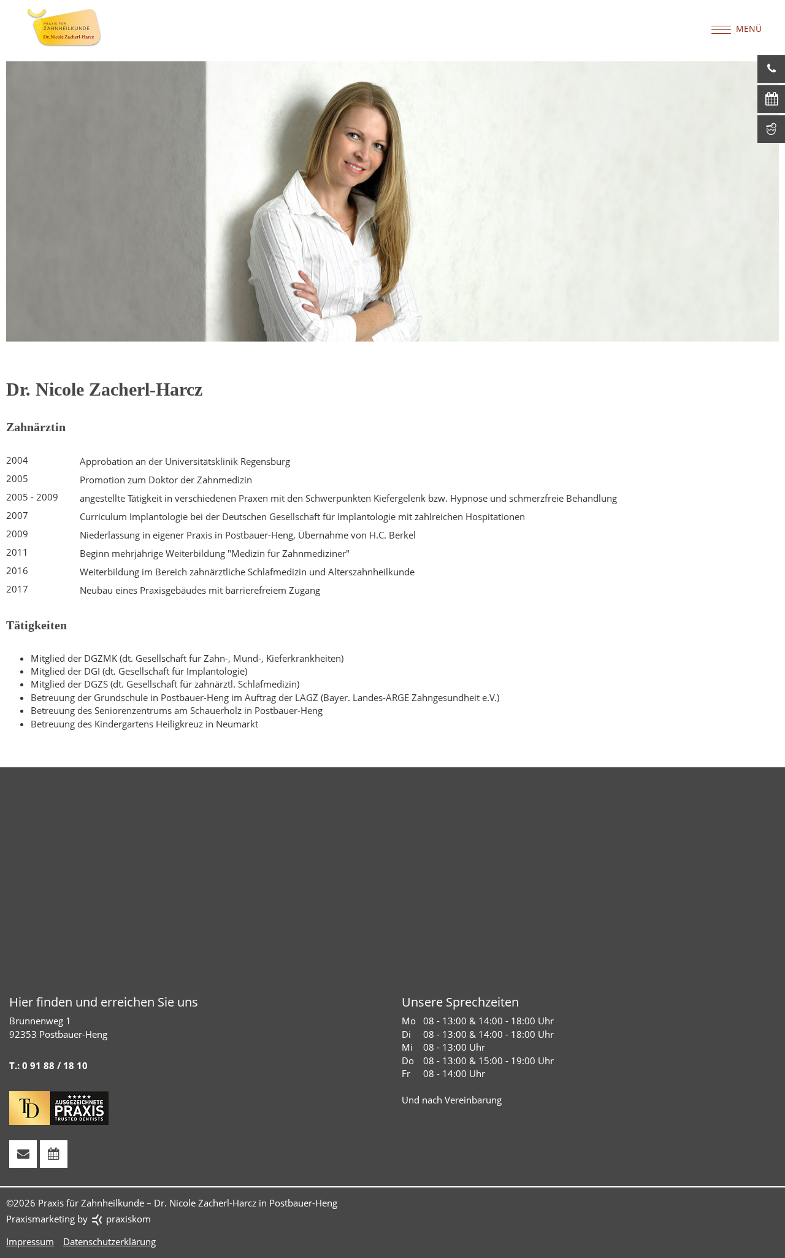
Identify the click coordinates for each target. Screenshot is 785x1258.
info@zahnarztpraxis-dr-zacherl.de (23, 1154)
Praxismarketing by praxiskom (78, 1219)
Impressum (30, 1241)
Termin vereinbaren (771, 99)
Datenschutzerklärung (109, 1241)
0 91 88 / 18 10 (771, 69)
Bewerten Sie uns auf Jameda (771, 129)
